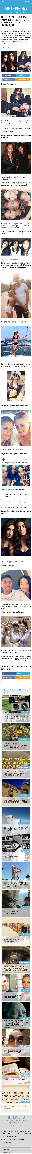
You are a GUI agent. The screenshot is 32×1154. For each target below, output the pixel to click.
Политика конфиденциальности (12, 1140)
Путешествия (6, 1152)
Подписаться (25, 1)
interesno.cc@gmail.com (16, 1125)
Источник (3, 682)
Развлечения (6, 1143)
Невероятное (6, 1149)
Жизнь (4, 1146)
